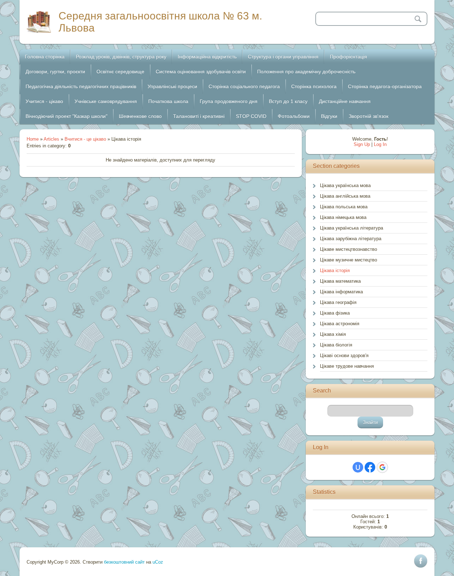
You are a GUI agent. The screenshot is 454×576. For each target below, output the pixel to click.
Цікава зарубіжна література (350, 238)
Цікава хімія (333, 334)
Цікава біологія (336, 345)
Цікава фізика (335, 313)
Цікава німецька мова (343, 217)
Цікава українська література (351, 228)
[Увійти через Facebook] (370, 467)
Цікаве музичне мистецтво (348, 259)
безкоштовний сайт (124, 562)
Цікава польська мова (343, 206)
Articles (51, 139)
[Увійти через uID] (358, 467)
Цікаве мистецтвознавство (348, 249)
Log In (380, 144)
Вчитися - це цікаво (85, 139)
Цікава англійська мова (345, 196)
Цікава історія (335, 270)
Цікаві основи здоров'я (344, 355)
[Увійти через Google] (382, 467)
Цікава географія (338, 302)
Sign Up (362, 144)
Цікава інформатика (341, 291)
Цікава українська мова (345, 185)
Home (33, 139)
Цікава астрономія (339, 323)
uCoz (158, 562)
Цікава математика (340, 281)
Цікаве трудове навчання (347, 366)
